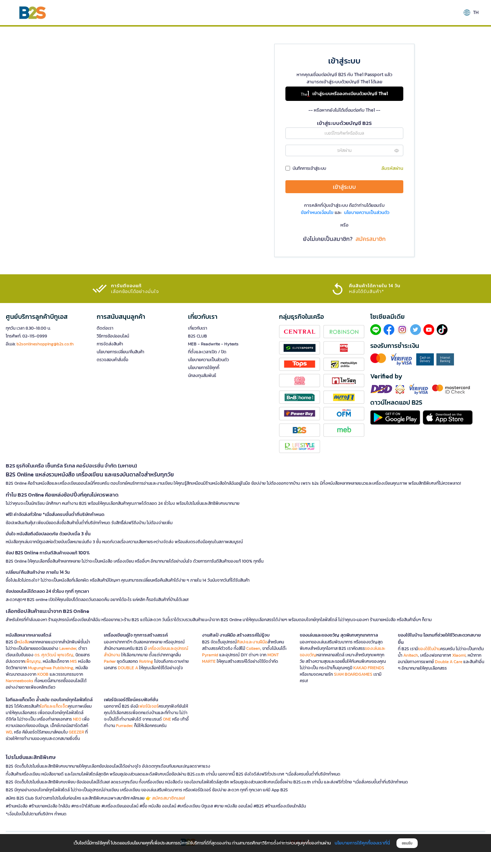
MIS (73, 661)
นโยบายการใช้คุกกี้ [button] (203, 367)
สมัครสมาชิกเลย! (168, 798)
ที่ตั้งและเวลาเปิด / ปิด (207, 352)
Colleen (253, 648)
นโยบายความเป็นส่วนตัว (208, 360)
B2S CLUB (197, 336)
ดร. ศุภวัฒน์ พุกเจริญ (54, 655)
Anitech (410, 655)
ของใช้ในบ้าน (429, 649)
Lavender (67, 648)
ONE (167, 719)
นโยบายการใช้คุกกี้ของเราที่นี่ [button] (362, 842)
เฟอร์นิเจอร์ (148, 706)
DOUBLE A (128, 668)
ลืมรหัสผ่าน (392, 168)
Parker (110, 661)
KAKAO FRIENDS (368, 668)
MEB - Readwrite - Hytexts (213, 344)
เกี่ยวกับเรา (197, 328)
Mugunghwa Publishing (50, 668)
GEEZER (76, 732)
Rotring (146, 661)
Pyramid (210, 655)
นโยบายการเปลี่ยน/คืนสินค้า (120, 352)
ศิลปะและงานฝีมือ (252, 642)
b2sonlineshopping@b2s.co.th (45, 344)
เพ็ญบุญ (33, 661)
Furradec (124, 725)
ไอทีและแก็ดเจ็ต (54, 706)
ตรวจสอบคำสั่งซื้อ (112, 360)
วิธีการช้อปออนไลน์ (113, 336)
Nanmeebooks (19, 681)
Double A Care (448, 661)
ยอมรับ (407, 843)
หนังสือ (23, 642)
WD (9, 732)
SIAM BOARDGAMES (353, 674)
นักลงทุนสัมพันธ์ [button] (202, 375)
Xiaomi (458, 655)
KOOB (43, 674)
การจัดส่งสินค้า (110, 344)
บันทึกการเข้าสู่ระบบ (309, 168)
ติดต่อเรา (105, 328)
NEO (77, 719)
